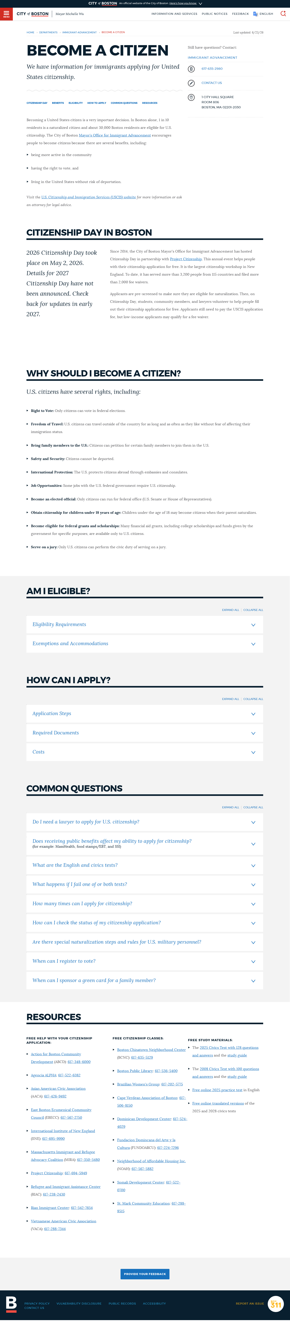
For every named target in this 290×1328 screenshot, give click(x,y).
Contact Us (34, 1308)
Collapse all (253, 610)
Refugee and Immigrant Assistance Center (66, 1187)
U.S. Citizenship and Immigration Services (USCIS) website (88, 197)
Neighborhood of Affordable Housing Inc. (151, 1161)
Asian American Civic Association (58, 1089)
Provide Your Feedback (145, 1274)
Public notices (215, 14)
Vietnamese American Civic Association (63, 1221)
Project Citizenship (186, 259)
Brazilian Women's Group (138, 1084)
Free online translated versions (218, 1103)
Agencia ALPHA (43, 1075)
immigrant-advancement (79, 32)
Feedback (240, 14)
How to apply (96, 103)
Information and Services (174, 14)
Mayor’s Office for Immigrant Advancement (115, 135)
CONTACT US (212, 83)
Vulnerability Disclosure (79, 1303)
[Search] (281, 14)
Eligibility (76, 103)
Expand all (230, 610)
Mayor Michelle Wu (70, 14)
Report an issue (250, 1303)
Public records (122, 1303)
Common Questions (124, 103)
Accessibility (154, 1303)
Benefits (58, 103)
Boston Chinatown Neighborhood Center (151, 1050)
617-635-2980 (212, 68)
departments (48, 32)
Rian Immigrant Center (50, 1208)
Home (30, 32)
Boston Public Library (135, 1071)
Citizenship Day (37, 103)
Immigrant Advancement (212, 57)
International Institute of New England (63, 1131)
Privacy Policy (37, 1303)
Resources (149, 103)
